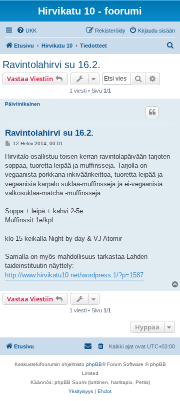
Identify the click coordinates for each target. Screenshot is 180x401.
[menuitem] (26, 31)
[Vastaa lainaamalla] (152, 112)
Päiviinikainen (22, 104)
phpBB (94, 364)
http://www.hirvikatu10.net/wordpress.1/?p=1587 (74, 275)
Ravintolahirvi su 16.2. (51, 64)
